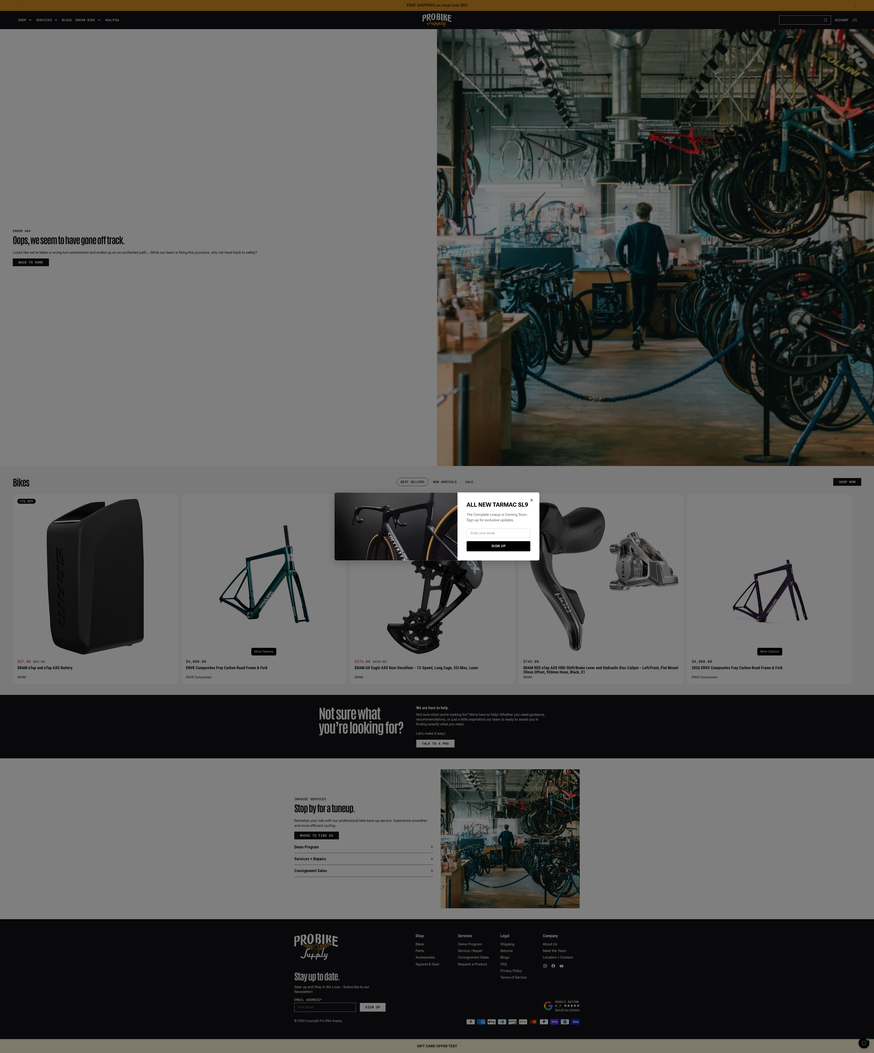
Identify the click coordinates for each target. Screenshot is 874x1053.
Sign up (498, 546)
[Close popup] (532, 500)
